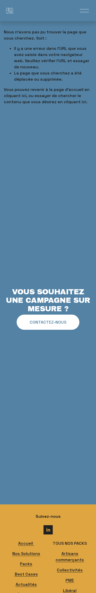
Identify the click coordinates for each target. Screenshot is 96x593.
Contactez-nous (48, 322)
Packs (26, 564)
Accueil (26, 543)
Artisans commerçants (70, 556)
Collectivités (70, 570)
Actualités (26, 584)
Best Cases (26, 574)
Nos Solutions (26, 553)
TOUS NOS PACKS (70, 543)
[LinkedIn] (48, 529)
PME (70, 580)
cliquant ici (15, 95)
